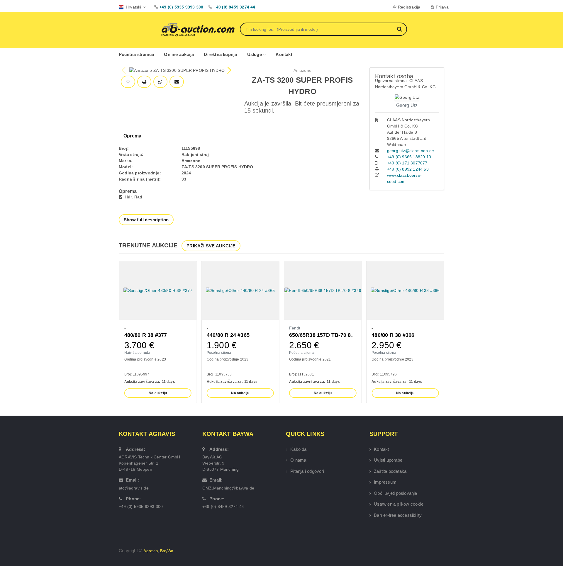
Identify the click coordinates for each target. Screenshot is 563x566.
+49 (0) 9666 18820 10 (409, 156)
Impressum (385, 482)
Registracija (409, 7)
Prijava (442, 7)
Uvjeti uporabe (388, 460)
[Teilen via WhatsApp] (160, 82)
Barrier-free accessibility (398, 515)
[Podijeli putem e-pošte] (176, 82)
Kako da (298, 449)
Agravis (150, 550)
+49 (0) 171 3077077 (407, 163)
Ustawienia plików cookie (398, 504)
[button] (229, 70)
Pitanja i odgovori (307, 471)
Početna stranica (136, 54)
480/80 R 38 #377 (145, 335)
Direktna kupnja (220, 54)
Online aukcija (179, 54)
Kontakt (284, 54)
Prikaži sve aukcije (210, 245)
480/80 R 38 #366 (393, 335)
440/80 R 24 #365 (228, 335)
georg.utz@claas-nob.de (410, 150)
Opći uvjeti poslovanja (395, 493)
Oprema (132, 135)
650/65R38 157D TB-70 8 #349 (326, 335)
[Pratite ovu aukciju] (128, 82)
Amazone (302, 70)
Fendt (294, 328)
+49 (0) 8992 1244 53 (408, 169)
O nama (298, 460)
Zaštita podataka (390, 471)
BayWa (166, 550)
